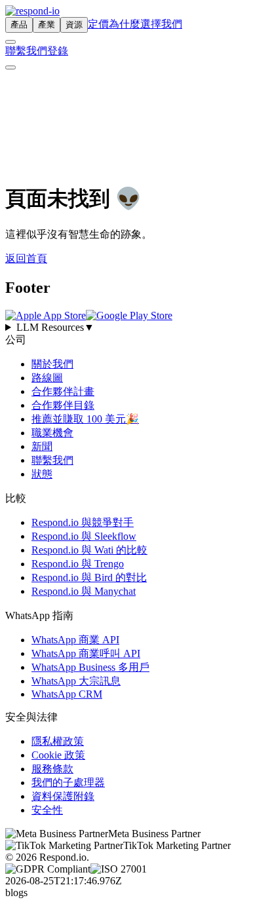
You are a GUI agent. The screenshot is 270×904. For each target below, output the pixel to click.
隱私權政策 (57, 741)
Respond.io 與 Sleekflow (83, 536)
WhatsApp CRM (66, 694)
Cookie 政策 (58, 755)
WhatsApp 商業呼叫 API (85, 653)
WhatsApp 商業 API (75, 639)
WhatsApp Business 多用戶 (90, 667)
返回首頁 (26, 258)
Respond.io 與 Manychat (83, 591)
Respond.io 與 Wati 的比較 (89, 550)
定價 (98, 23)
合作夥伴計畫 (62, 391)
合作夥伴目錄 (62, 405)
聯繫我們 (26, 50)
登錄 (57, 50)
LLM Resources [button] (55, 327)
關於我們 (52, 363)
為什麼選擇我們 (145, 23)
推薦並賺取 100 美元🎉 (85, 418)
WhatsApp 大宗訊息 (76, 681)
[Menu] (10, 67)
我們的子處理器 (68, 782)
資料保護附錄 (62, 796)
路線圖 (47, 377)
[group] (135, 327)
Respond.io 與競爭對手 (82, 522)
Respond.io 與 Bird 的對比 (89, 577)
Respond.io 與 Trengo (77, 563)
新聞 (41, 446)
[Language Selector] (10, 42)
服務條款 (52, 768)
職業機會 (52, 432)
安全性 (47, 810)
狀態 (41, 474)
